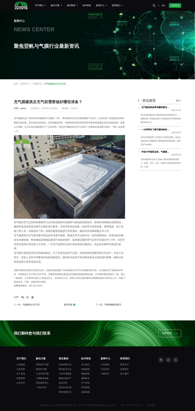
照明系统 (85, 387)
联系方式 (124, 364)
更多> (178, 100)
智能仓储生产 (65, 378)
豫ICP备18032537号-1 (132, 405)
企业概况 (20, 364)
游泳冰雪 (63, 383)
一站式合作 (41, 387)
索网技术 (85, 378)
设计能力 (85, 364)
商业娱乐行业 (65, 369)
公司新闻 (105, 364)
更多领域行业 (65, 392)
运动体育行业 (65, 364)
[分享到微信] (22, 297)
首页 (16, 84)
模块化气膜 (41, 369)
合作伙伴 (20, 383)
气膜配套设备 (42, 378)
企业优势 (20, 369)
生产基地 (20, 373)
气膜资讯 (37, 84)
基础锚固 (85, 392)
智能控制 (85, 373)
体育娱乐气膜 (42, 364)
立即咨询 (175, 5)
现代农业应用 (65, 387)
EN (163, 5)
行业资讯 (105, 369)
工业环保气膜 (42, 373)
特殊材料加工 (42, 383)
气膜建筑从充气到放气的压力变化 (38, 304)
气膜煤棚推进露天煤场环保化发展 (120, 304)
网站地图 (151, 405)
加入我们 (124, 373)
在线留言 (124, 369)
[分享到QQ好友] (32, 297)
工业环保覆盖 (65, 373)
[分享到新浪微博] (27, 297)
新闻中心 (25, 84)
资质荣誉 (20, 378)
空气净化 (85, 383)
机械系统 (85, 369)
